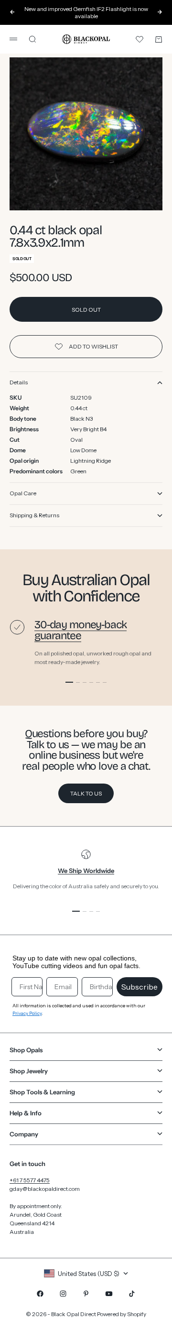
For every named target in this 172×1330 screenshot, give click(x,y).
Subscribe (139, 987)
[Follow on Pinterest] (86, 1293)
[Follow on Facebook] (40, 1293)
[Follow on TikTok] (132, 1293)
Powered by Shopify (121, 1314)
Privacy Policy (27, 1013)
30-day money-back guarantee (80, 630)
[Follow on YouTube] (109, 1293)
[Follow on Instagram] (63, 1293)
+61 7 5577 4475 (30, 1180)
